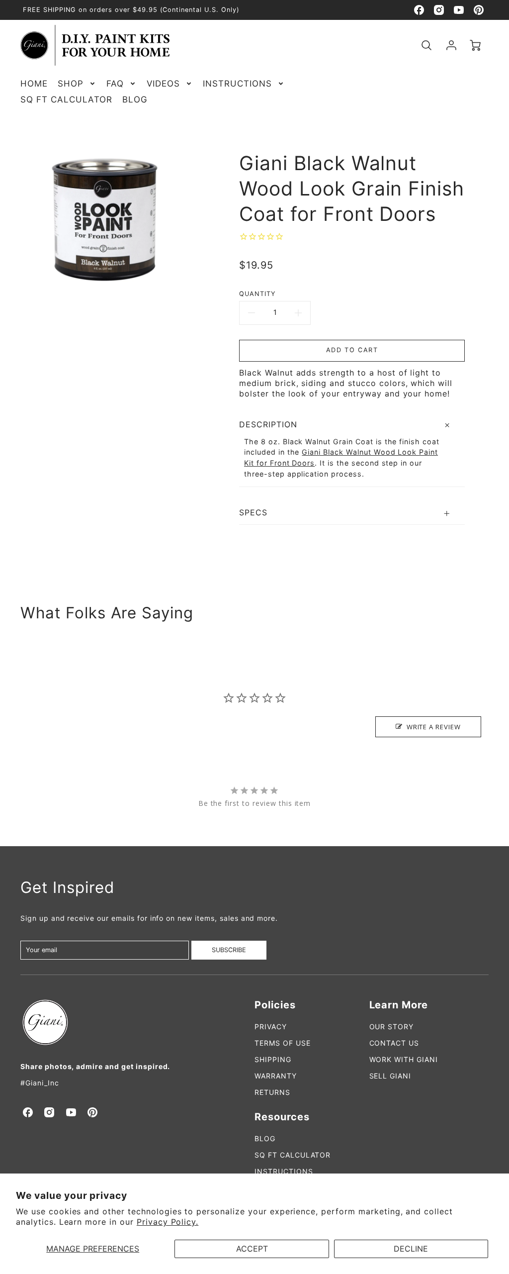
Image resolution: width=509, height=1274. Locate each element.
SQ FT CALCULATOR (66, 99)
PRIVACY (270, 1026)
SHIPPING (272, 1059)
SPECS (253, 512)
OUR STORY (391, 1026)
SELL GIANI (390, 1076)
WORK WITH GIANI (403, 1059)
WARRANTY (275, 1076)
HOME (34, 84)
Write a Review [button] (434, 726)
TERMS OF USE (282, 1043)
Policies (275, 1005)
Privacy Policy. (167, 1222)
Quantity (257, 293)
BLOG (135, 99)
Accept (252, 1249)
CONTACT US (394, 1043)
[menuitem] (34, 84)
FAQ (115, 84)
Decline (411, 1249)
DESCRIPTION (268, 424)
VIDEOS (163, 84)
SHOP (71, 84)
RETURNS (272, 1092)
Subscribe (229, 950)
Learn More (398, 1005)
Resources (282, 1117)
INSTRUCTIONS (237, 84)
